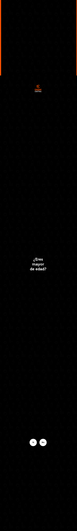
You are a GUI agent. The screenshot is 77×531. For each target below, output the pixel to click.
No (43, 442)
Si (33, 442)
